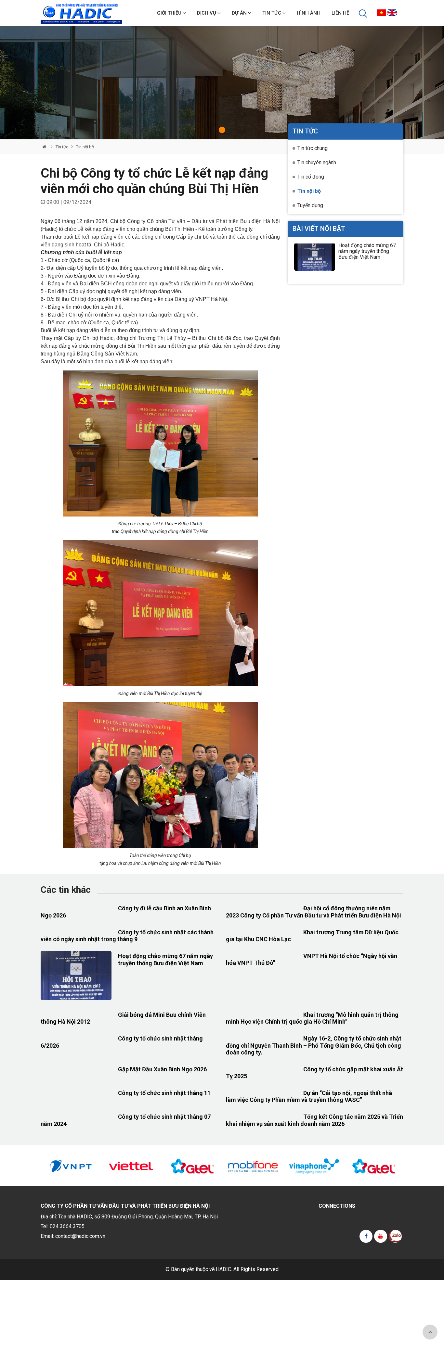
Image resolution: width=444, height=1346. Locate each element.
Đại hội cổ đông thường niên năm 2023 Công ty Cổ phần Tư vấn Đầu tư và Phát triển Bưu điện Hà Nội (313, 912)
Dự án (240, 13)
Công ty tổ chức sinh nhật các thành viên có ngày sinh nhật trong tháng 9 (127, 936)
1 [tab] (222, 130)
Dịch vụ (207, 13)
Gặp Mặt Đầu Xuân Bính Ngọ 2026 (162, 1069)
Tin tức (272, 13)
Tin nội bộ (85, 146)
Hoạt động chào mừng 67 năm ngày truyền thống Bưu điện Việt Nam (367, 251)
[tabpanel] (222, 82)
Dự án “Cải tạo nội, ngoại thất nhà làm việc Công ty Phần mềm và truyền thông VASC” (309, 1096)
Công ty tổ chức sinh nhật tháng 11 (164, 1093)
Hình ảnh (308, 13)
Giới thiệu (170, 13)
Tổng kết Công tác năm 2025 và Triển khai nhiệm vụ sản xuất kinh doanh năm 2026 (314, 1120)
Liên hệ (340, 13)
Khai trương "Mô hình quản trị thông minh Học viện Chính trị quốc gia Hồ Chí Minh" (312, 1018)
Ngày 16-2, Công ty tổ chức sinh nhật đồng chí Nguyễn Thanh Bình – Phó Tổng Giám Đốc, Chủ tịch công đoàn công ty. (313, 1045)
